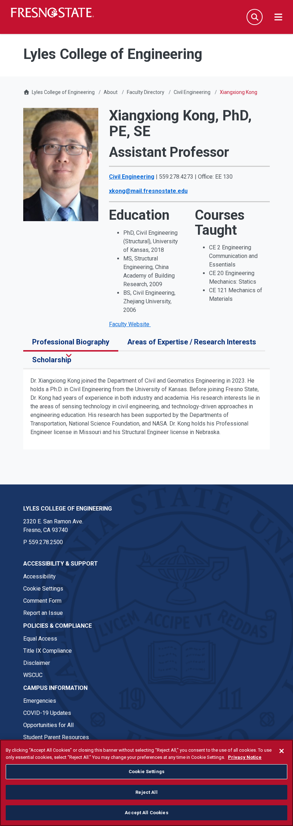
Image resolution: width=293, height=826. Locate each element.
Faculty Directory (145, 92)
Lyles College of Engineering (64, 92)
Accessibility (39, 576)
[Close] (281, 751)
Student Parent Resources (56, 737)
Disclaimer (36, 663)
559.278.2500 (46, 542)
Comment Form (42, 600)
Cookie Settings (43, 588)
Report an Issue (43, 612)
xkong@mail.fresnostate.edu (148, 191)
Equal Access (40, 638)
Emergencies (39, 700)
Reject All (146, 792)
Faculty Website (130, 324)
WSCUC (33, 675)
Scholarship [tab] (51, 359)
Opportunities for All (48, 725)
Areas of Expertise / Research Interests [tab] (191, 342)
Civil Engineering (192, 92)
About (111, 92)
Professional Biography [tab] (70, 342)
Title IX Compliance (47, 650)
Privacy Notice (245, 757)
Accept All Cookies (146, 812)
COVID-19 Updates (47, 713)
